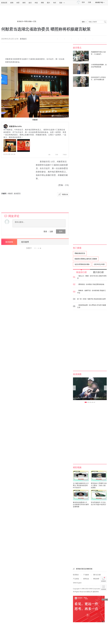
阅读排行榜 (81, 272)
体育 (17, 2)
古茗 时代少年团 (99, 264)
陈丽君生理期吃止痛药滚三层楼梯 (86, 259)
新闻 (11, 2)
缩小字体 (53, 38)
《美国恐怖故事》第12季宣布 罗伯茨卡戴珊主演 (91, 306)
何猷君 (10, 193)
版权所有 (96, 591)
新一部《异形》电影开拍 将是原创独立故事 (91, 299)
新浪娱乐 (20, 21)
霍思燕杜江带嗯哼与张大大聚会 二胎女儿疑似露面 (99, 485)
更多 (60, 2)
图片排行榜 (98, 272)
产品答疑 (76, 579)
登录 (45, 231)
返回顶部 (103, 595)
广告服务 (86, 575)
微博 (75, 38)
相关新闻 (9, 242)
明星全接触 (28, 21)
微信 (82, 38)
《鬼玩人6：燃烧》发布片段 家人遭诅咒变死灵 (92, 277)
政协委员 (17, 193)
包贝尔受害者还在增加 (82, 264)
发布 (60, 231)
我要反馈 (65, 194)
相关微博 (25, 242)
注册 (89, 2)
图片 (48, 2)
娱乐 (30, 2)
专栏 (54, 2)
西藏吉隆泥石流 (80, 253)
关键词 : (4, 193)
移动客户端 (99, 2)
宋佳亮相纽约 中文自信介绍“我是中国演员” (98, 503)
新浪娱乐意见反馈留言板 (84, 569)
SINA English (77, 583)
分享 (89, 38)
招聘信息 (86, 579)
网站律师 (96, 579)
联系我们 (76, 575)
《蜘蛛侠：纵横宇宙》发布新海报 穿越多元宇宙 (91, 292)
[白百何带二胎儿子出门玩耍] (90, 388)
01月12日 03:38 (9, 154)
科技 (36, 2)
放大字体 (60, 38)
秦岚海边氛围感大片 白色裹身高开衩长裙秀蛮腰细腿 (81, 504)
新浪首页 (4, 2)
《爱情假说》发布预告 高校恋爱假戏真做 (90, 284)
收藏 (68, 38)
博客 (42, 2)
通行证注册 (97, 575)
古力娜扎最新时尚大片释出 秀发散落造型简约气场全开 (81, 485)
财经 (24, 2)
